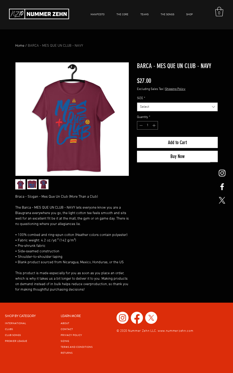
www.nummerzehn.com (175, 331)
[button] (147, 14)
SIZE (141, 98)
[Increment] (154, 125)
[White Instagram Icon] (222, 173)
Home (19, 45)
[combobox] (177, 106)
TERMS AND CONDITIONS (77, 347)
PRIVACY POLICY (71, 335)
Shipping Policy (175, 89)
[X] (222, 200)
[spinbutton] (147, 125)
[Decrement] (140, 125)
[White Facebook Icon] (222, 186)
